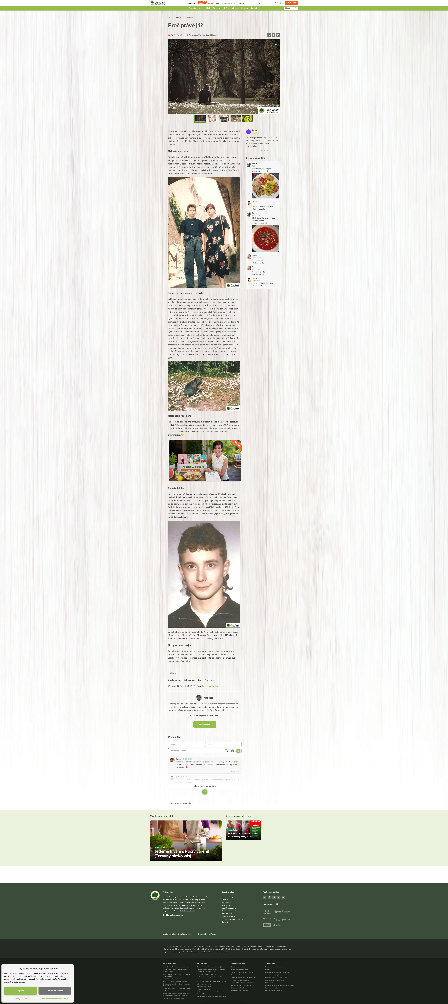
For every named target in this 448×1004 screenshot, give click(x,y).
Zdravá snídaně (229, 3)
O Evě (226, 8)
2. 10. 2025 (187, 759)
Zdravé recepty (227, 897)
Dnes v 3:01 (257, 281)
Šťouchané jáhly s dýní (261, 169)
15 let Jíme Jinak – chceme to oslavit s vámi (176, 967)
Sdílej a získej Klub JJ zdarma (232, 919)
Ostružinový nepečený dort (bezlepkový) (243, 977)
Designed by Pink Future (207, 934)
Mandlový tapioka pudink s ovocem (242, 972)
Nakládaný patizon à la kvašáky (240, 980)
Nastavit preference (55, 991)
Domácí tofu (258, 260)
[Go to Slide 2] (212, 119)
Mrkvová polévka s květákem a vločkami (277, 972)
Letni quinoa (269, 982)
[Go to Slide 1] (200, 119)
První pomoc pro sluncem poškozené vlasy (176, 995)
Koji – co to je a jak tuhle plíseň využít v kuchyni (211, 981)
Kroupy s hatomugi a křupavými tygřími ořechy (279, 985)
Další (258, 3)
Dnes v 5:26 (256, 269)
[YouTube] (283, 897)
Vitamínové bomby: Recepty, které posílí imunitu (212, 996)
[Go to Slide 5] (248, 119)
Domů (170, 17)
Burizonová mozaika (271, 988)
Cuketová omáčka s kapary (239, 988)
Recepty (192, 8)
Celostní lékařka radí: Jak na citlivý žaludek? (176, 993)
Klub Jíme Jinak (227, 914)
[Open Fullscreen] (276, 43)
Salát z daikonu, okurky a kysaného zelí (243, 982)
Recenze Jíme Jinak (229, 911)
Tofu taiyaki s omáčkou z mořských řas (243, 985)
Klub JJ (218, 3)
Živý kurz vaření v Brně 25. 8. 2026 (173, 998)
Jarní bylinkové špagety (272, 975)
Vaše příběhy (189, 17)
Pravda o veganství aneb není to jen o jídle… (210, 967)
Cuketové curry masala (238, 967)
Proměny (217, 8)
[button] (224, 76)
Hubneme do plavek (205, 3)
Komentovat (235, 771)
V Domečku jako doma (204, 984)
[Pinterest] (274, 897)
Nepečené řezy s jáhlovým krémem (275, 967)
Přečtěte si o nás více (187, 911)
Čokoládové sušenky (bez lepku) (275, 980)
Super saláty (242, 3)
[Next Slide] (277, 77)
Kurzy (201, 8)
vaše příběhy (187, 803)
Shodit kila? (291, 3)
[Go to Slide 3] (224, 119)
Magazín (244, 8)
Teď (253, 166)
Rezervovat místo (210, 686)
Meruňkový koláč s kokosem (239, 969)
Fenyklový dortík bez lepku (273, 990)
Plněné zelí (268, 969)
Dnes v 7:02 (257, 258)
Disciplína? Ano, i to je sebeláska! (207, 974)
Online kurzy (226, 902)
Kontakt (225, 922)
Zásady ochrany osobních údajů (55, 999)
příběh (171, 803)
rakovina (178, 803)
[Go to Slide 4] (236, 119)
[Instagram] (269, 897)
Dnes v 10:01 (257, 215)
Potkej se (255, 8)
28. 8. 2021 (184, 777)
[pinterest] (278, 35)
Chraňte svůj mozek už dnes (171, 978)
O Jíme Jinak (226, 905)
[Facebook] (264, 897)
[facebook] (273, 35)
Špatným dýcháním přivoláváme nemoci (175, 981)
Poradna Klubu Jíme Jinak (263, 206)
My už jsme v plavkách (204, 989)
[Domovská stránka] (157, 3)
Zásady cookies (20, 999)
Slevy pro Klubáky (228, 916)
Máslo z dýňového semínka (239, 990)
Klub (208, 8)
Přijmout (20, 991)
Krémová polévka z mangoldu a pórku (276, 977)
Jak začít (235, 8)
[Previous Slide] (171, 77)
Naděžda (209, 698)
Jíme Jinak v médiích (229, 908)
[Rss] (278, 897)
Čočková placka (258, 272)
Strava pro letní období (204, 986)
